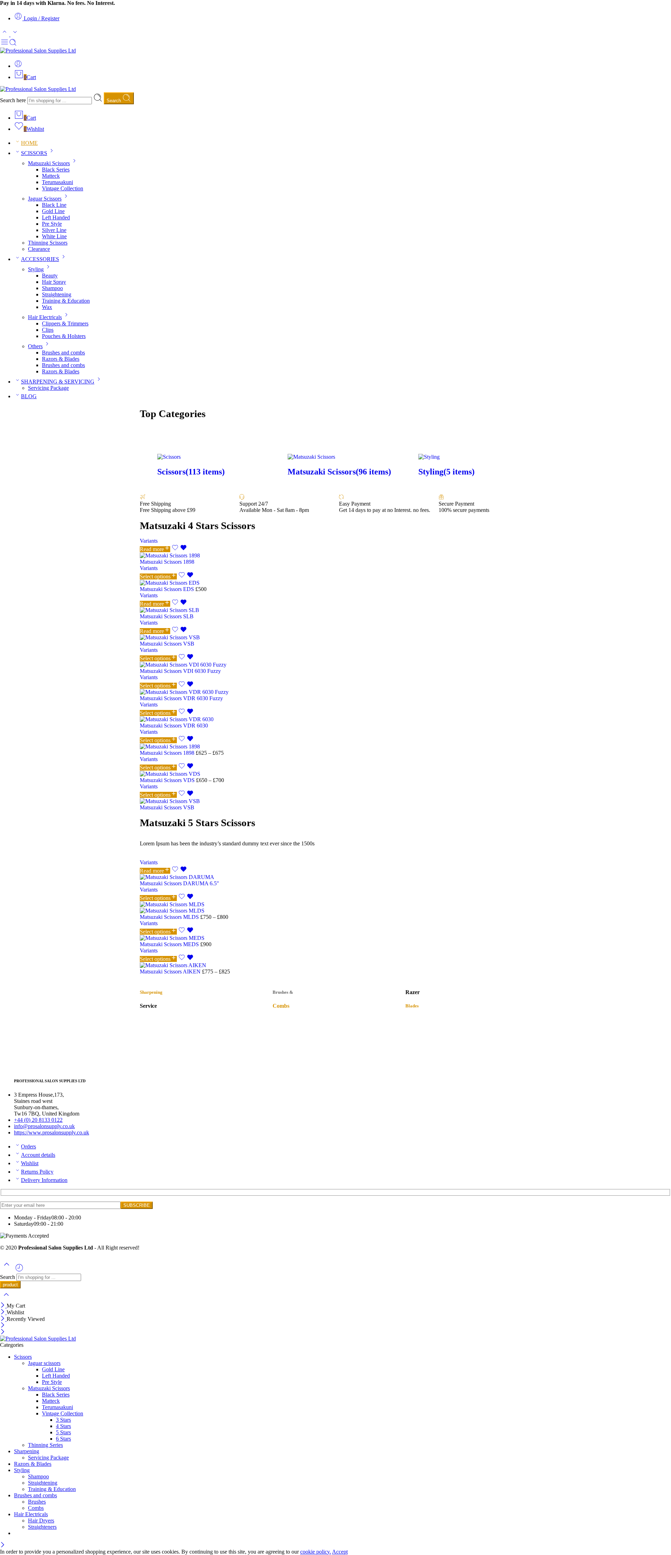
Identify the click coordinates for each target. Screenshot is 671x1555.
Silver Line (54, 230)
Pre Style (52, 224)
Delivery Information (44, 1180)
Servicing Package (48, 388)
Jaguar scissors (44, 1363)
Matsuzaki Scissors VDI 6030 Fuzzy (180, 671)
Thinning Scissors (47, 243)
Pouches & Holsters (64, 336)
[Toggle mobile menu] (4, 44)
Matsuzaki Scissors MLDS (170, 917)
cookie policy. (315, 1552)
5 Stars (63, 1432)
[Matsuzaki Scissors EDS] (335, 583)
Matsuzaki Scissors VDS (168, 780)
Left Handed (56, 217)
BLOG (29, 396)
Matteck (51, 176)
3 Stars (63, 1420)
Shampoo (52, 288)
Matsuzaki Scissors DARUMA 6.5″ (179, 883)
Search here (13, 100)
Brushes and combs (63, 353)
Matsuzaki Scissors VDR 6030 (174, 726)
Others (35, 346)
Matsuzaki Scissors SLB (167, 616)
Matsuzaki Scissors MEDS (170, 944)
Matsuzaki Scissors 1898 (167, 562)
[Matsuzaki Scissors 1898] (335, 556)
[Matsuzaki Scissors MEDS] (335, 938)
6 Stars (63, 1439)
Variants (149, 541)
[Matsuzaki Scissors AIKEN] (335, 965)
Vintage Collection (62, 188)
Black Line (54, 205)
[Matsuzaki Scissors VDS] (335, 774)
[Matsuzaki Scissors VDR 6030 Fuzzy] (335, 692)
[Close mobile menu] (2, 1332)
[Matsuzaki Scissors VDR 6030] (335, 719)
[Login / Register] (18, 66)
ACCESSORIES (40, 259)
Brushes (37, 1502)
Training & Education (66, 301)
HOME (29, 143)
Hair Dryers (41, 1521)
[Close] (3, 1306)
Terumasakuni (57, 182)
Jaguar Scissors (45, 199)
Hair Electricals (45, 317)
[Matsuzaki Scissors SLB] (335, 610)
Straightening (56, 294)
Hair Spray (54, 282)
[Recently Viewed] (19, 1270)
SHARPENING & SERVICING (57, 382)
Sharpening (26, 1451)
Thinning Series (45, 1445)
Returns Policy (37, 1172)
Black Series (56, 170)
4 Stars (63, 1426)
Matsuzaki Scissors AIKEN (171, 971)
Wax (47, 307)
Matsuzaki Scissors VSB (167, 644)
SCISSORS (34, 153)
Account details (38, 1155)
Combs (36, 1508)
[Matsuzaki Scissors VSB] (335, 637)
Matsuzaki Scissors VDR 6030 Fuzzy (181, 698)
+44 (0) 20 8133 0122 (38, 1120)
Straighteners (42, 1527)
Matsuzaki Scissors (49, 163)
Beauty (50, 276)
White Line (54, 236)
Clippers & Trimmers (65, 323)
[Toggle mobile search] (13, 44)
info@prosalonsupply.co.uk (44, 1126)
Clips (47, 330)
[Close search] (6, 1299)
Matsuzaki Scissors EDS (167, 589)
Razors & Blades (60, 359)
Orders (28, 1146)
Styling (36, 269)
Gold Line (53, 211)
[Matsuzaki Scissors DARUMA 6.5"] (335, 877)
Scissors (23, 1357)
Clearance (39, 249)
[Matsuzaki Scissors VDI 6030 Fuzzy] (335, 665)
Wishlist (29, 1163)
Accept (340, 1552)
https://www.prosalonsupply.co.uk (51, 1132)
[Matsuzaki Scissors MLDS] (335, 907)
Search (114, 100)
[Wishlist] (179, 549)
